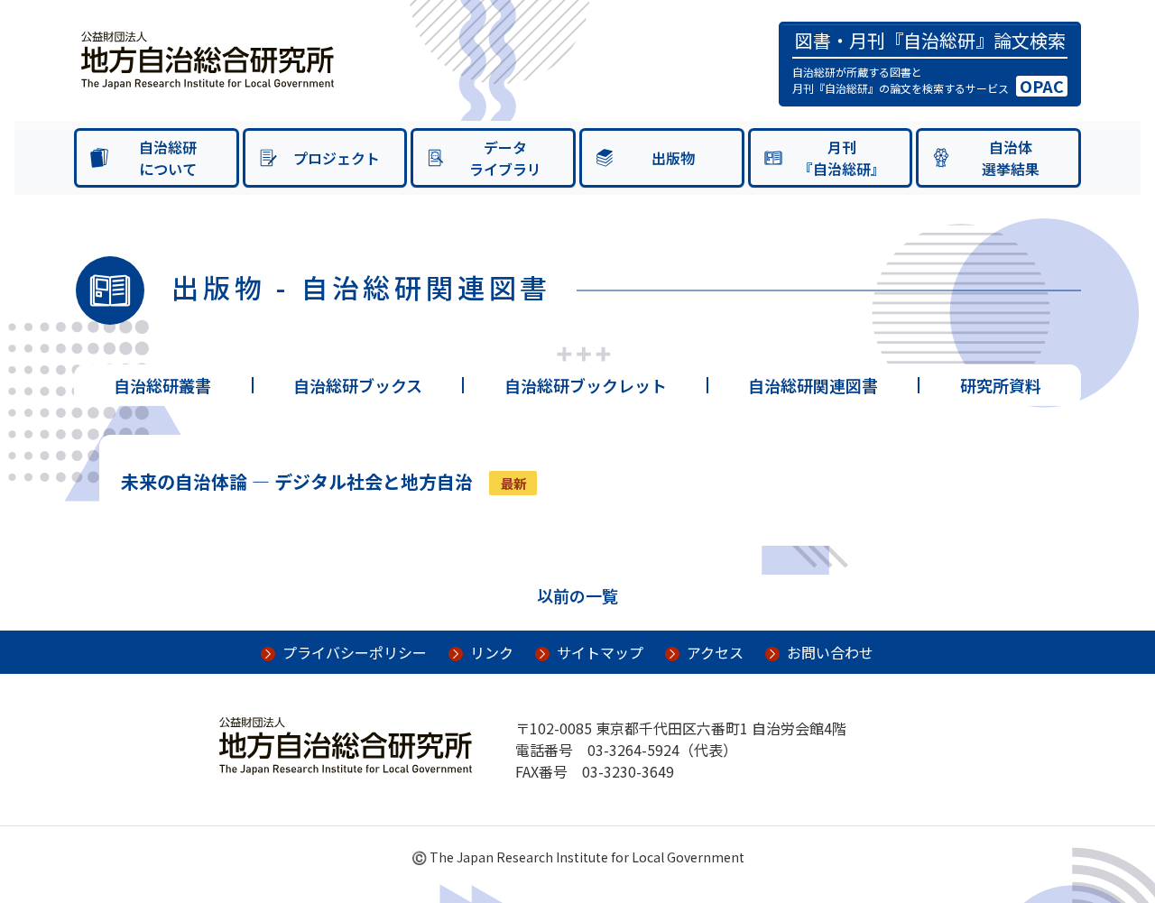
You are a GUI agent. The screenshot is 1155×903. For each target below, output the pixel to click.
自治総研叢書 (162, 385)
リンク (491, 652)
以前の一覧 (577, 595)
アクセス (715, 652)
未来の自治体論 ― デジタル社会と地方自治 (297, 481)
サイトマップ (600, 652)
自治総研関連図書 (813, 385)
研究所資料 (1000, 385)
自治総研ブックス (357, 385)
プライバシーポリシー (354, 652)
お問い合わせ (830, 652)
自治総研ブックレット (585, 385)
